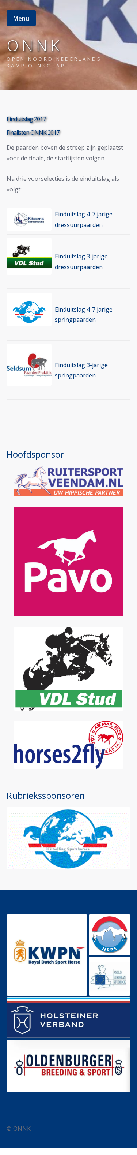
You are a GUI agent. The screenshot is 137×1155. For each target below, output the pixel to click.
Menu (21, 18)
